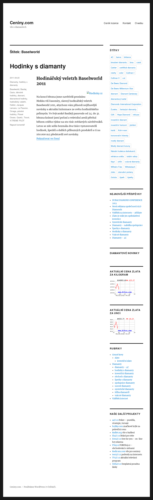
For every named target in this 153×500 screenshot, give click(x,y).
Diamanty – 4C (119, 238)
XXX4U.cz (116, 464)
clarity (113, 72)
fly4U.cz (116, 435)
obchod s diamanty (124, 376)
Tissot (26, 117)
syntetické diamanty (124, 389)
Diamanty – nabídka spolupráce (127, 225)
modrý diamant (117, 140)
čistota (114, 177)
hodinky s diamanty (124, 370)
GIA (112, 114)
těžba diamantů (122, 392)
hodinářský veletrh (18, 101)
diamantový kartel (118, 98)
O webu (139, 23)
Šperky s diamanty (121, 228)
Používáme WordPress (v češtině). (40, 487)
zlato (113, 172)
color (121, 72)
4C (112, 57)
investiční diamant (119, 119)
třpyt (113, 161)
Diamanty (14, 81)
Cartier (114, 67)
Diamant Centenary (129, 93)
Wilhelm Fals (116, 166)
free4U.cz (116, 439)
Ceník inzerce (111, 23)
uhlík (120, 161)
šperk (122, 177)
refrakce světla (117, 156)
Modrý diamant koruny (120, 145)
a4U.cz (115, 420)
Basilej (23, 89)
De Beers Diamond (119, 83)
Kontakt (127, 23)
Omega (13, 111)
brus (132, 62)
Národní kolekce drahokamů (123, 151)
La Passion (23, 108)
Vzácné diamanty (120, 234)
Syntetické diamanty (122, 222)
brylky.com (117, 426)
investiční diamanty (124, 373)
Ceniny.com (21, 22)
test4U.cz (116, 454)
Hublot (12, 104)
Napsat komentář (17, 124)
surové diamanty (123, 386)
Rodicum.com (118, 451)
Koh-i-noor (122, 130)
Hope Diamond (123, 114)
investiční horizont (119, 125)
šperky (130, 177)
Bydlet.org (117, 432)
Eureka (114, 109)
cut (124, 78)
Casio (12, 92)
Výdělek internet (120, 398)
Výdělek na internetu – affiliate (127, 212)
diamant (21, 95)
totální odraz (132, 156)
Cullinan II (115, 78)
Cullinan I (130, 72)
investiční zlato (124, 361)
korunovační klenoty (119, 135)
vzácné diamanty (132, 161)
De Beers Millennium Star (122, 88)
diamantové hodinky (18, 98)
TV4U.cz (116, 457)
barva (118, 57)
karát (113, 130)
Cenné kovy (117, 354)
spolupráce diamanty (125, 383)
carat (139, 62)
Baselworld (14, 89)
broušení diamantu (119, 62)
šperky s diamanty (123, 380)
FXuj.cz (115, 445)
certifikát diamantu (128, 67)
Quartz (20, 117)
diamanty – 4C (122, 367)
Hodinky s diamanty (38, 66)
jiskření (133, 125)
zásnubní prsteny (125, 172)
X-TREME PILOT (17, 120)
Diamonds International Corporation (126, 104)
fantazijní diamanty (128, 109)
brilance (127, 57)
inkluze (136, 114)
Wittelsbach (130, 166)
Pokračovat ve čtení (48, 138)
